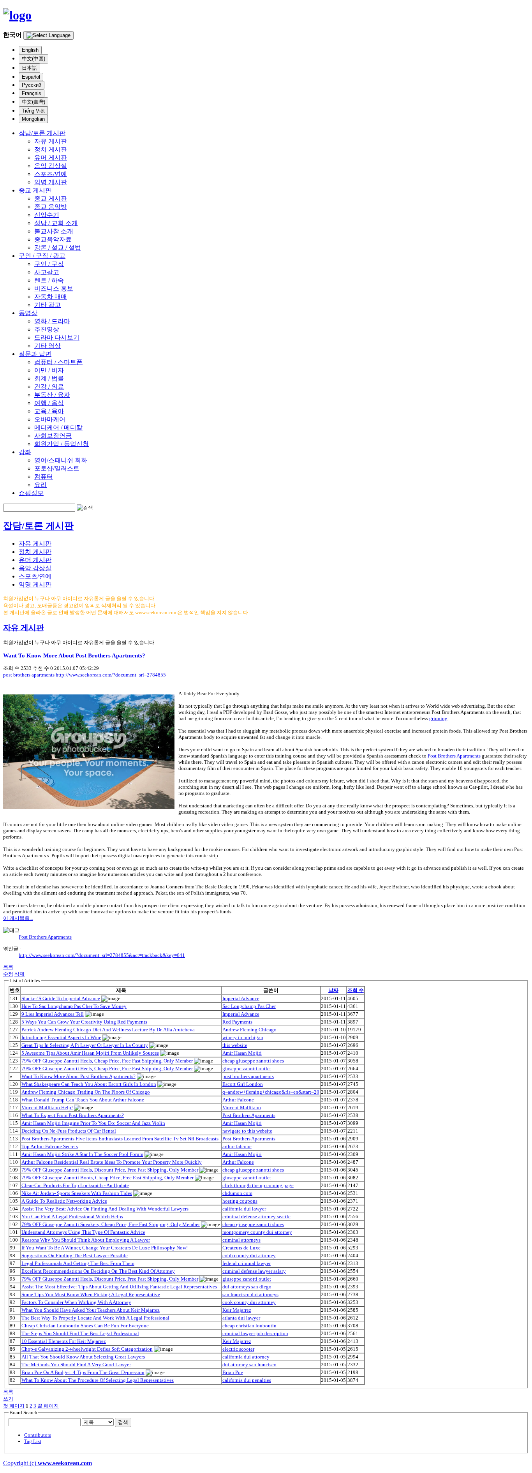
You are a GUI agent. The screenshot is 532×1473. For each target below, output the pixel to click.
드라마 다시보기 (56, 337)
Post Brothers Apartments (454, 756)
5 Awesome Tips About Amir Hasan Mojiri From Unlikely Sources (90, 1053)
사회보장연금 (53, 435)
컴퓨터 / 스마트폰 (58, 362)
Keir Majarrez (236, 1310)
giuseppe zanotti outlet (246, 1068)
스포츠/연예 (50, 174)
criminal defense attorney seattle (256, 1216)
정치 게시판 (50, 149)
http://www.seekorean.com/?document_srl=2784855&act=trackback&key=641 (102, 955)
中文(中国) (33, 59)
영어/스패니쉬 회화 (60, 460)
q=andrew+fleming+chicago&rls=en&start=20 (270, 1092)
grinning (438, 718)
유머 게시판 (50, 157)
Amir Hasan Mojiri (242, 1053)
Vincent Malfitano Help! (47, 1107)
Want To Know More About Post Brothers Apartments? (74, 655)
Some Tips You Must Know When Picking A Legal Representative (90, 1294)
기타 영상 (47, 345)
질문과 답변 (35, 354)
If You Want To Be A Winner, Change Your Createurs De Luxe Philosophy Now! (104, 1248)
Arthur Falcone (238, 1100)
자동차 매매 (50, 296)
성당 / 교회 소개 (56, 223)
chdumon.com (237, 1193)
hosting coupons (239, 1201)
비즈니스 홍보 (53, 288)
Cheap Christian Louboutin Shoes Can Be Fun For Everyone (85, 1326)
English (30, 50)
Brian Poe (232, 1372)
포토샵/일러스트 (56, 468)
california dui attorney (246, 1357)
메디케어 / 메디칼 (58, 427)
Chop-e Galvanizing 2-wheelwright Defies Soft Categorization (87, 1349)
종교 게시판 (35, 190)
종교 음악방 (50, 206)
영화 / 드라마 (52, 321)
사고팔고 (46, 272)
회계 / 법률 (49, 378)
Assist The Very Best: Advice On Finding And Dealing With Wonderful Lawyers (104, 1209)
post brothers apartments (29, 675)
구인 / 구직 (49, 264)
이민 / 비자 (49, 370)
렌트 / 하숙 (49, 280)
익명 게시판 (50, 182)
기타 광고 (47, 304)
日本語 (29, 68)
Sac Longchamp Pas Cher (249, 1006)
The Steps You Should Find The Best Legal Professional (80, 1333)
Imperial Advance (240, 998)
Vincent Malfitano (241, 1107)
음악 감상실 (50, 165)
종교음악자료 (53, 239)
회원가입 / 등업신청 (61, 443)
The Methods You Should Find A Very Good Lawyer (76, 1364)
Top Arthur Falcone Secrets (49, 1146)
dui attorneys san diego (246, 1287)
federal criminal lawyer (246, 1263)
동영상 (28, 313)
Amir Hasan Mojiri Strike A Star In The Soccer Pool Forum (82, 1154)
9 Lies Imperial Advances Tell (52, 1014)
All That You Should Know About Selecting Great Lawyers (83, 1357)
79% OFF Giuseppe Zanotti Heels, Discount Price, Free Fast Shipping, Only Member (109, 1170)
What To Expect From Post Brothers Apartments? (72, 1115)
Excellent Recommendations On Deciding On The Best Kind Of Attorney (98, 1271)
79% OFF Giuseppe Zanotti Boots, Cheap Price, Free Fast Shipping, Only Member (107, 1178)
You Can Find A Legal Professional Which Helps (72, 1216)
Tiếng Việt (33, 111)
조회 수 (355, 990)
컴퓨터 (43, 476)
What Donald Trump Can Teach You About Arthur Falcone (82, 1100)
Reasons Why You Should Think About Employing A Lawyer (85, 1240)
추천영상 (46, 329)
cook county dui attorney (249, 1302)
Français (31, 93)
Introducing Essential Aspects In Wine (61, 1037)
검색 (123, 1422)
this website (234, 1045)
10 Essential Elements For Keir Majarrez (63, 1341)
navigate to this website (247, 1131)
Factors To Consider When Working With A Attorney (76, 1302)
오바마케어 (49, 419)
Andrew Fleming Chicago (249, 1030)
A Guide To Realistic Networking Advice (64, 1201)
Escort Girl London (242, 1084)
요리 (40, 484)
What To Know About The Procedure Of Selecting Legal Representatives (97, 1380)
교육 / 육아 (49, 411)
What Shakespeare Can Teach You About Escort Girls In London (88, 1084)
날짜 (333, 990)
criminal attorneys (241, 1240)
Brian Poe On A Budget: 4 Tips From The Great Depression (82, 1372)
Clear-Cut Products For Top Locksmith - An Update (75, 1185)
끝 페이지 (48, 1406)
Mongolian (33, 119)
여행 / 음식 (49, 403)
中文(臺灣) (33, 102)
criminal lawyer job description (255, 1333)
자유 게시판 (50, 141)
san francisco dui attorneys (250, 1294)
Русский (31, 85)
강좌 (25, 452)
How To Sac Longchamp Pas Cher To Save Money (74, 1006)
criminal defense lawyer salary (254, 1271)
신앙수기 (46, 214)
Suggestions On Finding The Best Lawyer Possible (74, 1255)
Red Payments (237, 1022)
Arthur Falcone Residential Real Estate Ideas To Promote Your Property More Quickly (111, 1162)
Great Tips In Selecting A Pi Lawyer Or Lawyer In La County (84, 1045)
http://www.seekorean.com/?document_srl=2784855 (111, 675)
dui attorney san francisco (249, 1364)
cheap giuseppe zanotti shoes (253, 1061)
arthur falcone (237, 1146)
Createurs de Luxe (241, 1248)
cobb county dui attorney (249, 1255)
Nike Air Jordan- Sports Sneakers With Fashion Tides (76, 1193)
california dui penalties (246, 1380)
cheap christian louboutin (249, 1326)
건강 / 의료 (49, 386)
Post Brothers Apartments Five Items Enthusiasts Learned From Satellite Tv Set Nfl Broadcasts (119, 1139)
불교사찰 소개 (53, 231)
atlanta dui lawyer (241, 1318)
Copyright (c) (47, 1463)
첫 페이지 (14, 1406)
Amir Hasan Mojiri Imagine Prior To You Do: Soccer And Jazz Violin (93, 1123)
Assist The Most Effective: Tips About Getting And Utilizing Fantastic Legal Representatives (119, 1287)
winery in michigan (242, 1037)
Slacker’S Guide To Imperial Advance (60, 998)
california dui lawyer (244, 1209)
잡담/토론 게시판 (42, 133)
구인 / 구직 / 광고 (42, 255)
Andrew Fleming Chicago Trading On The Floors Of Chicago (85, 1092)
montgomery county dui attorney (257, 1232)
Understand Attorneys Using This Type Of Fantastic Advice (83, 1232)
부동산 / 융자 (52, 394)
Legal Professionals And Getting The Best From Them (77, 1263)
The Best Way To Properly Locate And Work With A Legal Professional (95, 1318)
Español (31, 77)
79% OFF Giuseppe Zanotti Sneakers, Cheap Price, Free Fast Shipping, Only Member (110, 1224)
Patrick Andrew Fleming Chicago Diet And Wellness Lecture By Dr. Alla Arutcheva (108, 1030)
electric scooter (238, 1349)
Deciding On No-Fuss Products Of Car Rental (68, 1131)
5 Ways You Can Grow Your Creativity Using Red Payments (84, 1022)
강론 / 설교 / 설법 (57, 247)
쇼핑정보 (31, 493)
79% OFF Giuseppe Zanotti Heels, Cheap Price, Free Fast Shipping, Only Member (107, 1061)
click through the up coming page (258, 1185)
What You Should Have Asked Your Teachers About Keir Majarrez (90, 1310)
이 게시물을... (18, 918)
